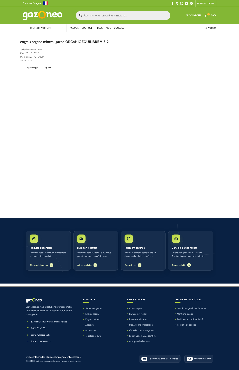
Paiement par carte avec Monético (163, 358)
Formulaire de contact (41, 341)
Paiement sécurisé (137, 319)
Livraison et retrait (137, 314)
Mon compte (135, 308)
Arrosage (89, 324)
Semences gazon (93, 308)
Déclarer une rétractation (141, 324)
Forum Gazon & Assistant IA (142, 335)
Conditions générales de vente (191, 308)
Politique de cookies (186, 324)
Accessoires (90, 330)
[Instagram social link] (181, 3)
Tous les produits (93, 335)
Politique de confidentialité (190, 319)
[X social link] (176, 3)
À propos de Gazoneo (139, 341)
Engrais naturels (92, 319)
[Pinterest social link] (191, 3)
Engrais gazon (92, 314)
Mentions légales (185, 314)
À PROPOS (211, 28)
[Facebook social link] (172, 3)
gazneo (34, 300)
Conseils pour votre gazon (141, 330)
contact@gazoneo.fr (40, 335)
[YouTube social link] (186, 3)
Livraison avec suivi (202, 358)
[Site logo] (42, 15)
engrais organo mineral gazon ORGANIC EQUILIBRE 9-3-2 (64, 42)
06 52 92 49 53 (38, 328)
